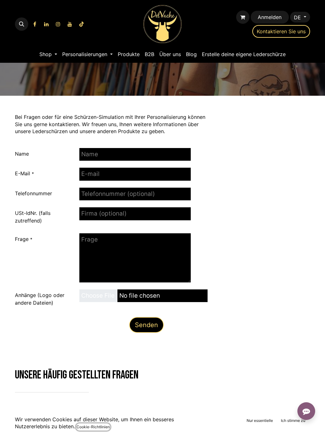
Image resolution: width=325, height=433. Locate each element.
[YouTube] (70, 24)
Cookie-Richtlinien (93, 426)
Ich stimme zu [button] (293, 420)
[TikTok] (81, 24)
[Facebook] (35, 24)
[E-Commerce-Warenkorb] (242, 17)
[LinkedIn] (46, 24)
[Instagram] (58, 24)
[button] (21, 24)
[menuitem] (48, 54)
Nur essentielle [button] (260, 420)
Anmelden (270, 17)
